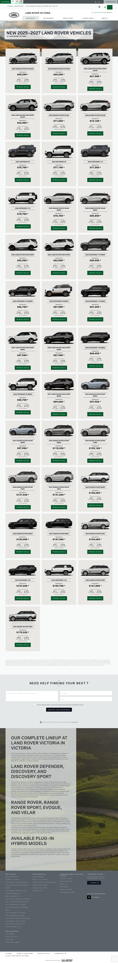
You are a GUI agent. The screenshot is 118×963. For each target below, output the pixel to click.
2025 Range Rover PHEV (95, 580)
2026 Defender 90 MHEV (22, 394)
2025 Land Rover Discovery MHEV (22, 349)
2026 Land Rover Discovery (59, 255)
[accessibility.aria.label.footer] (67, 960)
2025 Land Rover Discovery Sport (95, 70)
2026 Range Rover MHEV (23, 534)
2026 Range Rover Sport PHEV (23, 488)
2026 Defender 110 (22, 208)
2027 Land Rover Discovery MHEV (59, 395)
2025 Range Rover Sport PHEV (95, 442)
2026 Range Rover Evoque (59, 69)
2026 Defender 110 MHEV (95, 301)
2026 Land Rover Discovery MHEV (59, 349)
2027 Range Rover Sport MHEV (23, 442)
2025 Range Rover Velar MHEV (59, 209)
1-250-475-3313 (18, 6)
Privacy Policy (75, 722)
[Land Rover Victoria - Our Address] (99, 7)
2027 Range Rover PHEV (22, 627)
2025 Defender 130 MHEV (23, 301)
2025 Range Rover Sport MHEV (59, 442)
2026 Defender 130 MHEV (95, 348)
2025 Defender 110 (95, 162)
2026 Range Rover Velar (95, 115)
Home (8, 22)
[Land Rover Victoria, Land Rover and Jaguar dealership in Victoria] (14, 15)
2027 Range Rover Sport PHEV (59, 488)
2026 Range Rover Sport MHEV (95, 395)
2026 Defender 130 (59, 580)
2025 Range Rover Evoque (23, 69)
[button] (5, 2)
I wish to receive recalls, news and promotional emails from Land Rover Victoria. (60, 705)
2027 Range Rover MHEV (59, 534)
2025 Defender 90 (23, 162)
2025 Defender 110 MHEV (95, 255)
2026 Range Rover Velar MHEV (95, 209)
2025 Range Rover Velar (59, 115)
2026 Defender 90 (59, 162)
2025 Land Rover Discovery (22, 255)
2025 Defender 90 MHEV (58, 301)
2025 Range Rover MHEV (95, 487)
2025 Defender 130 (22, 580)
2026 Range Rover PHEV (95, 534)
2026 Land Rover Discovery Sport (22, 116)
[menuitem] (31, 18)
